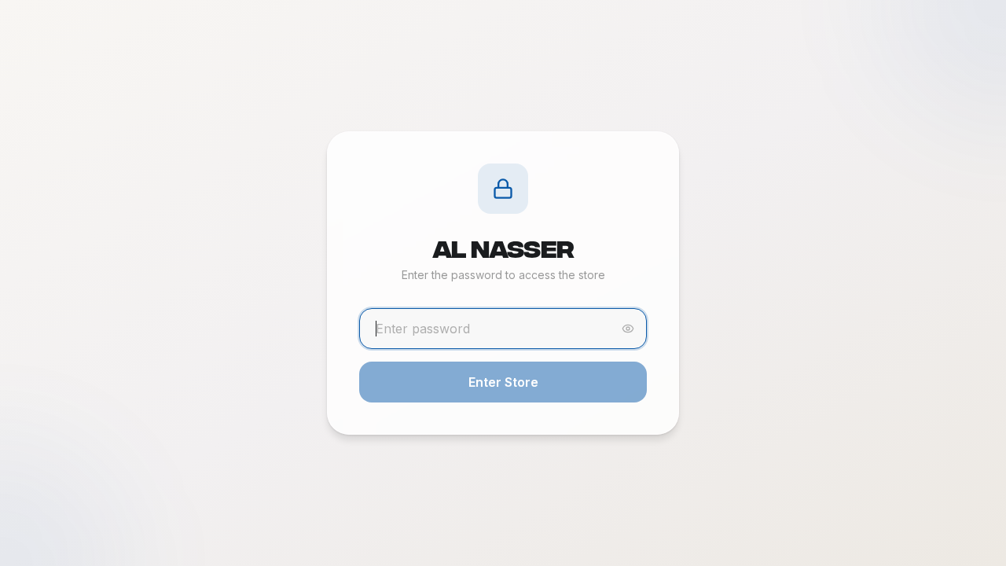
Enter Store (503, 382)
